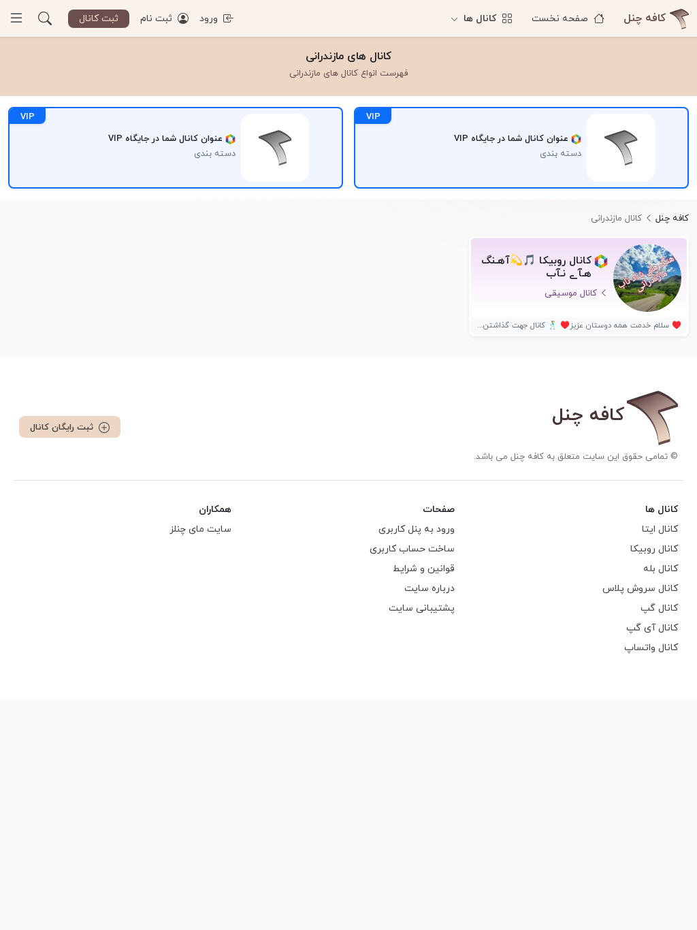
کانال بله (660, 568)
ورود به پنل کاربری (416, 529)
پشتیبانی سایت (422, 608)
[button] (45, 18)
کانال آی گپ (652, 628)
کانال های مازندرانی (348, 56)
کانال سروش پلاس (640, 588)
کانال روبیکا (654, 549)
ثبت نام (157, 18)
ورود (210, 18)
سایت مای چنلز (200, 529)
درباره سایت (429, 588)
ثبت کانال (98, 18)
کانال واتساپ (651, 647)
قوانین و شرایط (424, 568)
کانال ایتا (660, 529)
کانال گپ (659, 608)
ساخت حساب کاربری (412, 549)
